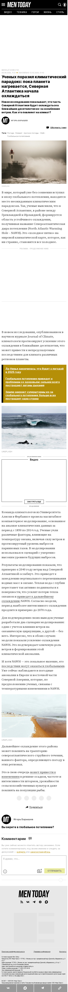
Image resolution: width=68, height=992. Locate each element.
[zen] (40, 901)
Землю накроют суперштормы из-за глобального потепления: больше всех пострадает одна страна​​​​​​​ (31, 395)
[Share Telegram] (42, 988)
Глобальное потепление (18, 136)
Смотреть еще (34, 502)
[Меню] (3, 4)
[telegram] (34, 901)
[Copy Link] (59, 988)
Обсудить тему (58, 127)
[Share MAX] (25, 988)
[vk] (27, 901)
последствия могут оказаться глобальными (33, 666)
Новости (14, 70)
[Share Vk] (8, 988)
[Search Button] (59, 4)
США (42, 133)
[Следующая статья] (34, 880)
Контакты (62, 951)
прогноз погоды (31, 133)
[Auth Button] (64, 4)
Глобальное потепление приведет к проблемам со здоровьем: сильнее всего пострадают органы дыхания (33, 382)
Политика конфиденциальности (13, 951)
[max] (46, 901)
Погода (10, 133)
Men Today (19, 4)
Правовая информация (42, 951)
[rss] (21, 901)
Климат (18, 133)
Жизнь (5, 70)
